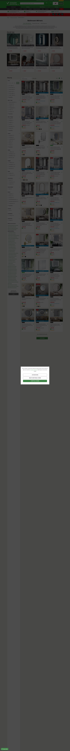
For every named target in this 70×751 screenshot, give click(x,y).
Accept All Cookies (35, 380)
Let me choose (35, 374)
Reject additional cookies (35, 377)
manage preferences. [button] (34, 369)
